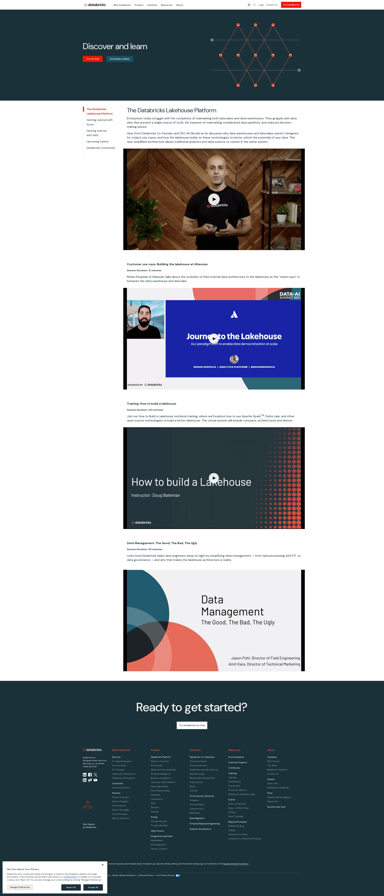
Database (155, 794)
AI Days (232, 812)
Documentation (236, 757)
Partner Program (120, 801)
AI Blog (231, 830)
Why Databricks (122, 5)
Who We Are (273, 761)
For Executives (119, 765)
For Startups (118, 769)
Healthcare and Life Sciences (204, 769)
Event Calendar (235, 816)
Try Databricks (291, 4)
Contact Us (272, 4)
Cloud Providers (120, 814)
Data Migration (197, 818)
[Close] (102, 865)
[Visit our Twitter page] (95, 775)
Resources (166, 5)
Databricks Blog (236, 826)
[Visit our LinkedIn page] (84, 775)
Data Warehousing (160, 790)
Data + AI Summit (237, 803)
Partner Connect (159, 848)
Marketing (194, 812)
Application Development (163, 769)
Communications (198, 761)
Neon (153, 803)
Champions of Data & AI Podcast (244, 838)
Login (261, 4)
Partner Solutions (120, 818)
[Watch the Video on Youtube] (95, 780)
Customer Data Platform (163, 782)
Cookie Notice (70, 877)
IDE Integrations (158, 844)
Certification (234, 781)
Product (139, 5)
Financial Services (198, 765)
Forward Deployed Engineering (205, 823)
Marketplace (157, 840)
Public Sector (196, 782)
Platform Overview (160, 761)
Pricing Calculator (159, 825)
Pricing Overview (159, 821)
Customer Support (237, 762)
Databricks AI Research (123, 778)
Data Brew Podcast (238, 834)
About (179, 5)
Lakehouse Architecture (123, 773)
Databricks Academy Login (241, 794)
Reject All (71, 887)
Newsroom (272, 801)
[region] (54, 877)
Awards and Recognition (279, 797)
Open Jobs (272, 783)
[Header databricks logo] (95, 4)
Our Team (272, 765)
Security (155, 807)
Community (234, 767)
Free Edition (234, 785)
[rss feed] (84, 780)
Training (232, 777)
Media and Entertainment (202, 778)
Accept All (93, 887)
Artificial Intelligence (161, 773)
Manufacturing (197, 773)
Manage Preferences (20, 887)
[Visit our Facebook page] (90, 775)
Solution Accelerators (200, 829)
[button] (254, 5)
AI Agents (194, 800)
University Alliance (237, 790)
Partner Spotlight (120, 809)
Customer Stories (121, 787)
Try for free (92, 58)
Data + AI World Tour (238, 808)
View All (193, 790)
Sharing (154, 811)
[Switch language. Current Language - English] (249, 5)
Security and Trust (276, 806)
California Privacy (145, 875)
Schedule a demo (120, 58)
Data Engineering (159, 786)
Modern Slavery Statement (123, 875)
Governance (157, 799)
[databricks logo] (92, 749)
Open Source (157, 830)
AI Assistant (156, 765)
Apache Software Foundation (236, 864)
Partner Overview (120, 797)
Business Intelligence (161, 778)
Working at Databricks (278, 787)
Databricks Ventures (277, 769)
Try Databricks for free (192, 725)
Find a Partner (119, 805)
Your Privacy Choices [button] (165, 875)
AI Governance (197, 804)
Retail (192, 786)
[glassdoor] (90, 780)
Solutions (152, 5)
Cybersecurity (197, 808)
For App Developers (122, 761)
